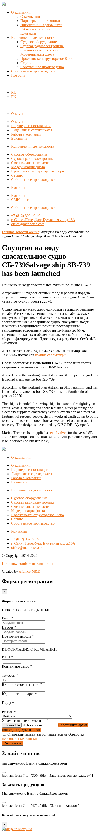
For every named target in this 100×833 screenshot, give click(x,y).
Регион (9, 712)
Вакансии (19, 138)
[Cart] (4, 84)
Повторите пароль (18, 636)
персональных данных (20, 738)
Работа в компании (35, 29)
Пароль (9, 627)
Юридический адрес (19, 694)
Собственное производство (42, 67)
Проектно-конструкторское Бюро (46, 59)
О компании (21, 12)
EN (13, 97)
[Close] (4, 772)
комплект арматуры (50, 355)
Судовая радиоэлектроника (42, 46)
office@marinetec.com (27, 224)
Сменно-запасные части (39, 50)
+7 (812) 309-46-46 (25, 216)
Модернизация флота (37, 54)
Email (7, 618)
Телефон (10, 675)
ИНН (7, 657)
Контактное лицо (17, 666)
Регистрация (12, 743)
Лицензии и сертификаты (31, 130)
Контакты (28, 33)
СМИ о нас (20, 200)
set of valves (58, 433)
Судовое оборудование (38, 42)
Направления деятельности (32, 37)
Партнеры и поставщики (40, 21)
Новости (18, 75)
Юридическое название (22, 684)
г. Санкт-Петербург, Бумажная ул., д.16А (43, 220)
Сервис (26, 63)
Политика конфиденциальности (27, 563)
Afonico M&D (29, 571)
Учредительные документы (25, 720)
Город (8, 703)
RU (14, 92)
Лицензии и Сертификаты (41, 25)
